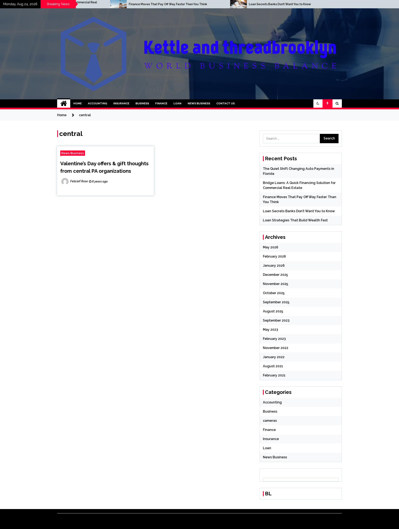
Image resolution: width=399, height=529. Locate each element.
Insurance (121, 103)
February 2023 (274, 339)
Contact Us (225, 103)
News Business (199, 103)
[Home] (63, 103)
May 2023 (270, 330)
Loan (177, 103)
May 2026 (270, 247)
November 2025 (275, 284)
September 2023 (276, 320)
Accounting (97, 103)
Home (77, 103)
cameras (270, 421)
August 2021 (273, 366)
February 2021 (274, 375)
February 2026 (274, 256)
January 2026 (274, 266)
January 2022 (273, 357)
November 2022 (275, 348)
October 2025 (273, 293)
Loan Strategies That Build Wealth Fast (295, 220)
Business (142, 103)
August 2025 (273, 311)
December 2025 (275, 275)
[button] (318, 103)
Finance (161, 103)
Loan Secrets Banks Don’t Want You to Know (243, 4)
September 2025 (276, 302)
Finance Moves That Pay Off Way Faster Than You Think (130, 4)
